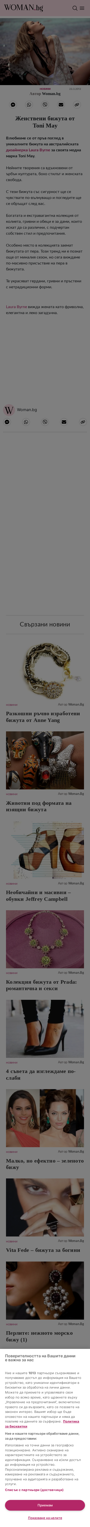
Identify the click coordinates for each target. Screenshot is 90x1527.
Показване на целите (45, 1518)
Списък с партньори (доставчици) (34, 1490)
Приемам (45, 1505)
